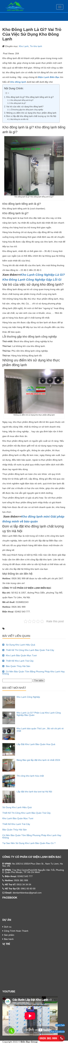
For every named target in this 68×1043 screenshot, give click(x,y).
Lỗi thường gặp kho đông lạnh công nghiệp (26, 110)
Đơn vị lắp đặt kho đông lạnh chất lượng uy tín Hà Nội (31, 116)
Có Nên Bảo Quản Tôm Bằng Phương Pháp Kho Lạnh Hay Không (33, 672)
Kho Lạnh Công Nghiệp (28, 697)
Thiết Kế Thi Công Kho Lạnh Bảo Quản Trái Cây (30, 650)
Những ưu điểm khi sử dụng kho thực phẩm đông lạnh (31, 113)
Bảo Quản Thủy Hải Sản (18, 666)
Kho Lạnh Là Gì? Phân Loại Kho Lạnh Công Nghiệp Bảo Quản (39, 713)
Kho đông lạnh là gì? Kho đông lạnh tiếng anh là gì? (30, 97)
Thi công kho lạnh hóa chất (30, 776)
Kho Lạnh (24, 46)
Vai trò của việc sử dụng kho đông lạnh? (24, 107)
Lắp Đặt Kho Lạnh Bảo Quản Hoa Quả (36, 744)
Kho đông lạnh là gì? (18, 103)
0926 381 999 (48, 1038)
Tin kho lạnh (36, 46)
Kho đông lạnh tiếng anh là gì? (21, 100)
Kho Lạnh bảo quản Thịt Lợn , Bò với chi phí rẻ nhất (40, 729)
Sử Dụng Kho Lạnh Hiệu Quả (20, 644)
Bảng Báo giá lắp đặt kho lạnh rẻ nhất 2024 (38, 760)
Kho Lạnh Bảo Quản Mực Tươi (21, 655)
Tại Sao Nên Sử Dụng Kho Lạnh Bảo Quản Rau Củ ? (29, 843)
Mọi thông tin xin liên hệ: (19, 119)
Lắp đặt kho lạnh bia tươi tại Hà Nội (34, 791)
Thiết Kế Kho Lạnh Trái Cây (20, 661)
